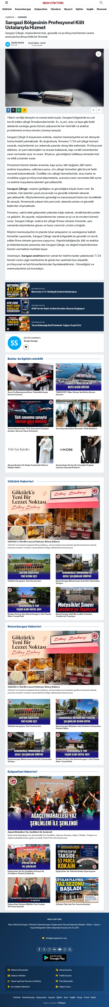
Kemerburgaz (23, 9)
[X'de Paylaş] (13, 110)
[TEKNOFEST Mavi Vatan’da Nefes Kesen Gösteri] (78, 377)
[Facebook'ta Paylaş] (8, 110)
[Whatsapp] (64, 949)
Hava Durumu (66, 970)
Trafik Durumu (65, 976)
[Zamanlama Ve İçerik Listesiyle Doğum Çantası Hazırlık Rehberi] (78, 449)
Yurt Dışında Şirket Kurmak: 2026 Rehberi (76, 429)
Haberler (9, 17)
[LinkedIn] (54, 949)
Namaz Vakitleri (18, 976)
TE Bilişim (61, 1003)
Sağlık (89, 9)
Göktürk (7, 9)
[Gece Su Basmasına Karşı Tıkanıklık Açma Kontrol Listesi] (30, 377)
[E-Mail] (26, 347)
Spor (66, 997)
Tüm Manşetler (66, 981)
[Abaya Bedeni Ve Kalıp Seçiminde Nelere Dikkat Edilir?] (30, 449)
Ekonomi (102, 9)
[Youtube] (59, 949)
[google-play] (54, 957)
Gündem (56, 9)
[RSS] (70, 949)
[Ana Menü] (6, 3)
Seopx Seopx (31, 341)
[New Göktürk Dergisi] (53, 2)
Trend (86, 997)
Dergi (79, 997)
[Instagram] (49, 949)
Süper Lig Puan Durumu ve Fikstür (26, 981)
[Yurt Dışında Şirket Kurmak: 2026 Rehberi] (78, 413)
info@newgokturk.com (56, 938)
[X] (44, 949)
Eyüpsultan (40, 9)
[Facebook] (39, 949)
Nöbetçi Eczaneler (19, 970)
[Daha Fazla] (24, 110)
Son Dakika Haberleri (20, 987)
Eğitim (79, 9)
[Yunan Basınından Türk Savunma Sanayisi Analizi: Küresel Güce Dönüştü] (30, 413)
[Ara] (101, 3)
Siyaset (68, 9)
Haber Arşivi (65, 987)
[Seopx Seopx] (14, 343)
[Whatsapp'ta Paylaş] (18, 110)
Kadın (93, 997)
